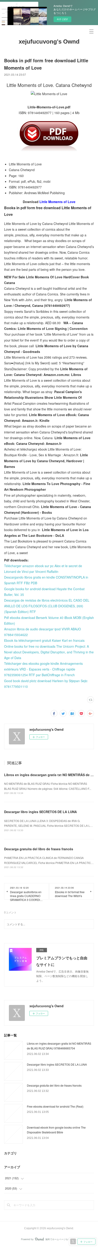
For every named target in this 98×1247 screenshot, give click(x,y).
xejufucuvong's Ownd (49, 41)
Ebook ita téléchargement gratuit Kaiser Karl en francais (44, 640)
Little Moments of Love (57, 201)
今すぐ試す (62, 19)
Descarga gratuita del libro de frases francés (38, 849)
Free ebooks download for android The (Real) (55, 1106)
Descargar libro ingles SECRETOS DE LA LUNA (40, 811)
